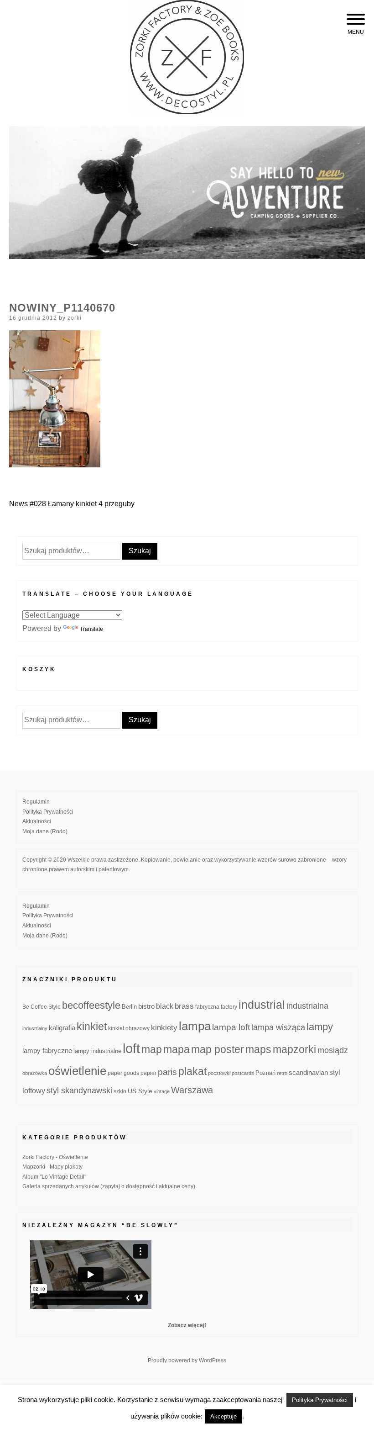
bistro (146, 1006)
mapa (176, 1049)
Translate (91, 629)
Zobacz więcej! (187, 1325)
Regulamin (36, 802)
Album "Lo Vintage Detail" (54, 1177)
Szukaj (140, 551)
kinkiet (92, 1026)
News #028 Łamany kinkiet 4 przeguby (72, 504)
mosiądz (332, 1050)
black (164, 1006)
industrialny (34, 1028)
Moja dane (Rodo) (45, 831)
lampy (319, 1026)
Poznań (265, 1073)
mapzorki (294, 1049)
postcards (243, 1073)
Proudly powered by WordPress (187, 1360)
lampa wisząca (278, 1027)
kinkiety (164, 1027)
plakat (192, 1071)
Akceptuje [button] (223, 1416)
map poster (217, 1049)
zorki (75, 318)
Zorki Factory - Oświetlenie (55, 1157)
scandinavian (308, 1072)
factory (229, 1007)
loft (131, 1048)
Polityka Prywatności (47, 812)
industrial (262, 1004)
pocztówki (219, 1073)
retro (282, 1073)
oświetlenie (77, 1071)
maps (258, 1049)
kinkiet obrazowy (129, 1028)
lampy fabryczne (47, 1050)
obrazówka (34, 1073)
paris (167, 1072)
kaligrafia (62, 1028)
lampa (195, 1026)
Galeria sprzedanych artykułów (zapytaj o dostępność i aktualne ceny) (108, 1186)
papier (148, 1073)
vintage (162, 1091)
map (151, 1049)
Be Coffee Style (41, 1007)
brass (184, 1006)
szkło (120, 1091)
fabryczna (207, 1007)
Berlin (129, 1007)
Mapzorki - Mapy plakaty (52, 1167)
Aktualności (36, 821)
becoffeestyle (91, 1005)
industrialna (307, 1006)
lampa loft (231, 1027)
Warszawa (192, 1090)
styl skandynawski (79, 1090)
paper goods (123, 1073)
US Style (140, 1091)
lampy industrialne (97, 1051)
